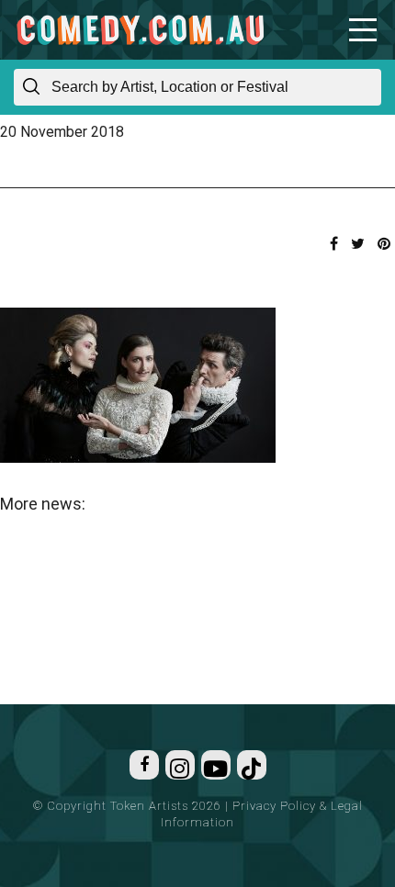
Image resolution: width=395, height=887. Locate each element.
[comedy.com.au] (140, 30)
